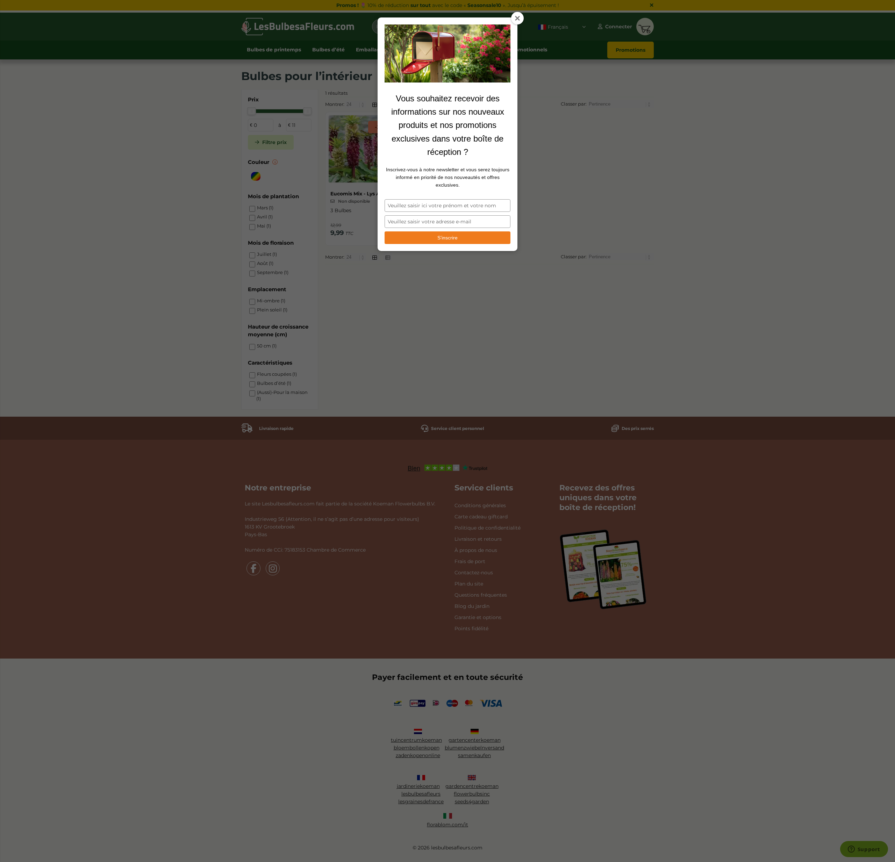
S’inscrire (447, 237)
